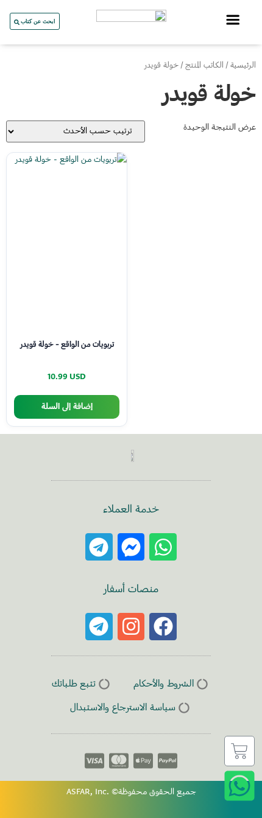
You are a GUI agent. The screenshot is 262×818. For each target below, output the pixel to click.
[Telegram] (99, 547)
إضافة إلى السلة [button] (67, 406)
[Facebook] (163, 626)
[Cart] (239, 751)
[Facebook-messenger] (131, 547)
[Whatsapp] (163, 547)
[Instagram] (131, 626)
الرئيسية (243, 65)
